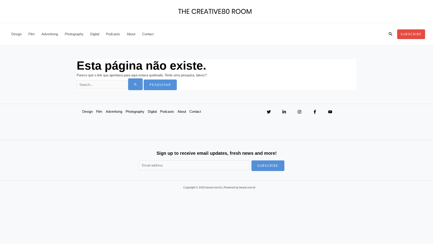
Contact (148, 34)
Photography (74, 34)
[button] (391, 34)
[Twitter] (269, 112)
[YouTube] (330, 112)
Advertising (49, 34)
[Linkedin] (284, 112)
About (131, 34)
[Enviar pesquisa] (135, 84)
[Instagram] (299, 112)
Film (31, 34)
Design (16, 34)
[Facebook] (315, 112)
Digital (94, 34)
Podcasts (113, 34)
